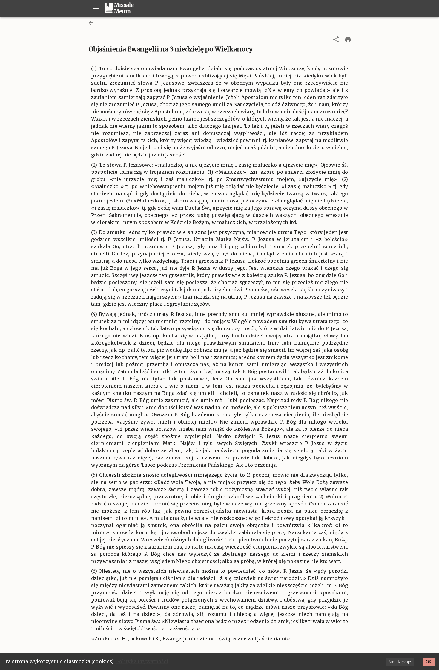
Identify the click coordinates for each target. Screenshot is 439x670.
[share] (336, 39)
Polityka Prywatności (142, 661)
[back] (91, 23)
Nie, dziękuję (400, 662)
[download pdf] (348, 39)
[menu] (96, 8)
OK (429, 662)
